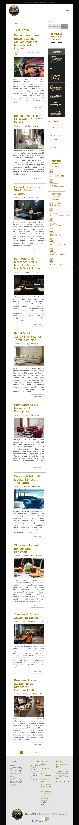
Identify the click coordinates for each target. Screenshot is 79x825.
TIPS (33, 777)
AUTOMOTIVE (36, 765)
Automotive (56, 127)
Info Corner (56, 139)
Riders (56, 131)
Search (64, 26)
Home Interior (56, 135)
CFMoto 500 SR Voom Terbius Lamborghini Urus (46, 773)
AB (36, 126)
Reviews (56, 147)
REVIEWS (34, 779)
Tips (56, 143)
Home (16, 23)
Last (36, 752)
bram (16, 54)
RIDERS (34, 767)
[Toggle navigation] (67, 10)
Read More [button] (37, 107)
